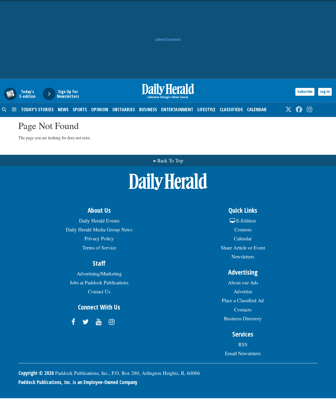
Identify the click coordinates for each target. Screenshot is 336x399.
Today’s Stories (37, 109)
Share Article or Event (243, 247)
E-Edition (245, 220)
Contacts (242, 309)
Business (148, 109)
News (63, 109)
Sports (80, 109)
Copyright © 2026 (36, 373)
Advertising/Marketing (99, 273)
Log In (325, 91)
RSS (243, 344)
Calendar (256, 109)
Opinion (99, 109)
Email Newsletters (243, 353)
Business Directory (243, 318)
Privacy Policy (99, 238)
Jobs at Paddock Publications (99, 282)
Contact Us (99, 291)
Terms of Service (99, 247)
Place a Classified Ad (243, 300)
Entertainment (177, 109)
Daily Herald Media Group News (99, 229)
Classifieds (231, 109)
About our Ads (243, 282)
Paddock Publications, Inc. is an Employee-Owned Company (77, 382)
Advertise (243, 291)
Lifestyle (206, 109)
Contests (242, 229)
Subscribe (304, 91)
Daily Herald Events (99, 220)
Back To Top (170, 160)
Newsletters (243, 256)
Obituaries (123, 109)
